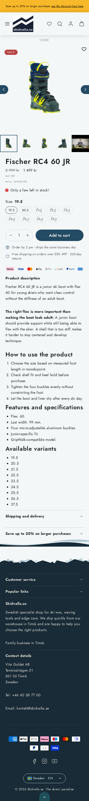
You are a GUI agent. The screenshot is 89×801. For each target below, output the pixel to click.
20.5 (25, 210)
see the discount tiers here (67, 6)
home (44, 40)
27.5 (55, 220)
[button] (7, 23)
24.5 (13, 220)
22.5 (54, 211)
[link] (70, 23)
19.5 (11, 210)
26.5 (41, 220)
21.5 (40, 211)
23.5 (68, 211)
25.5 (27, 220)
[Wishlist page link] (49, 23)
